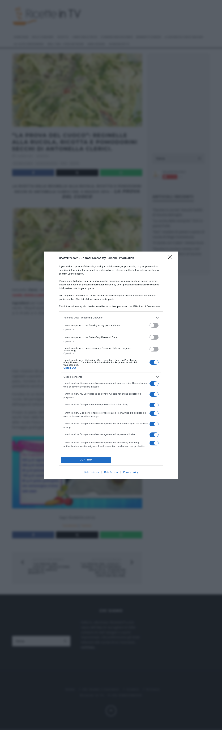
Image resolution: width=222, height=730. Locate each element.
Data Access (111, 472)
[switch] (154, 325)
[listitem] (111, 318)
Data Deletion (91, 472)
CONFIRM (86, 459)
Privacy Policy (130, 472)
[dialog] (111, 365)
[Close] (171, 258)
